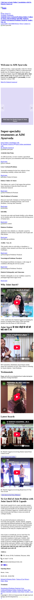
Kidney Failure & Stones (19, 590)
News (21, 23)
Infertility (9, 591)
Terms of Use (20, 579)
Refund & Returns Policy (8, 579)
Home (2, 13)
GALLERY (4, 23)
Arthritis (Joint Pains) (18, 591)
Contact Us (27, 23)
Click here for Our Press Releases (11, 495)
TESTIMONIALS (13, 23)
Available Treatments (7, 15)
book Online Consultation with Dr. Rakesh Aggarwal (10, 143)
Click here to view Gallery (8, 457)
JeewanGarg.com (23, 596)
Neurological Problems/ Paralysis (10, 588)
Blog (6, 581)
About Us (8, 13)
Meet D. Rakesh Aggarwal (9, 82)
